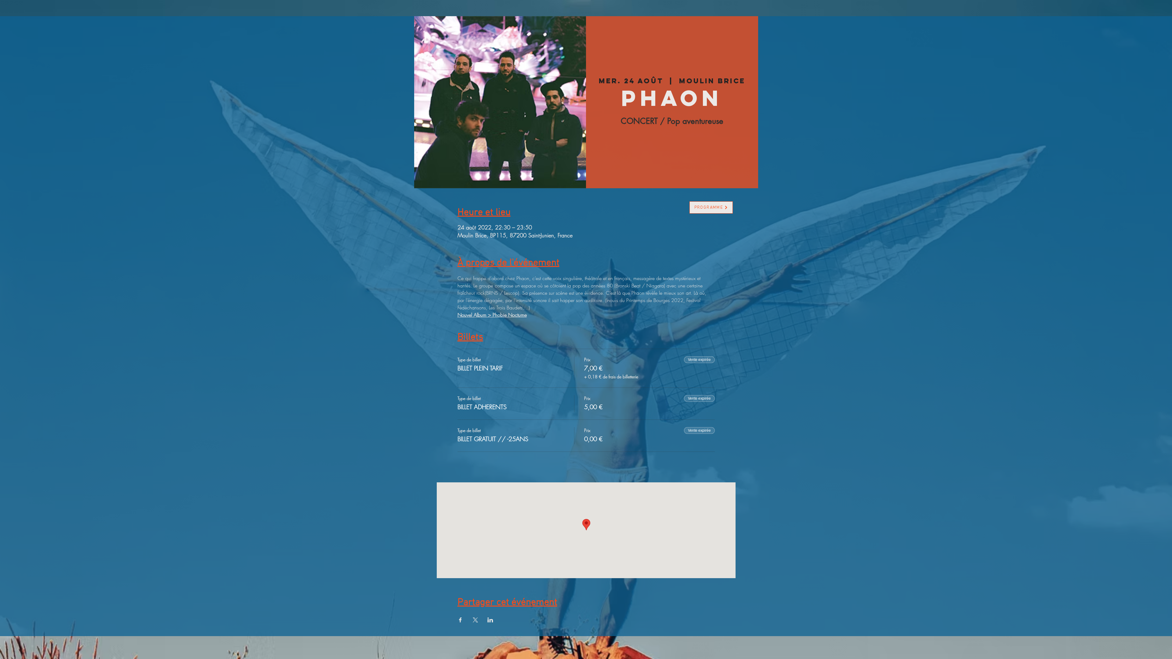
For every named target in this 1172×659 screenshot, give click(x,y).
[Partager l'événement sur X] (475, 620)
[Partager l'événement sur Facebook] (460, 620)
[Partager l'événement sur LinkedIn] (490, 620)
